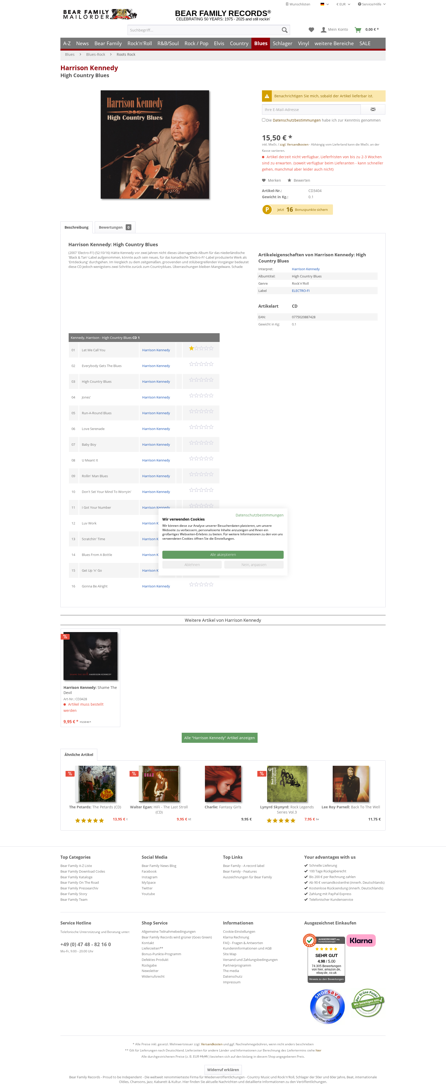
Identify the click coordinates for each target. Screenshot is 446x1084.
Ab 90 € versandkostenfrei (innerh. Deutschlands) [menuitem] (347, 882)
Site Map (229, 954)
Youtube (148, 893)
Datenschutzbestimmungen (297, 120)
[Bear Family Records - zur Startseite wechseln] (101, 14)
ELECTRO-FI (301, 290)
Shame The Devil (90, 690)
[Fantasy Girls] (223, 784)
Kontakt (148, 942)
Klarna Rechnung (236, 937)
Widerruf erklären (223, 1069)
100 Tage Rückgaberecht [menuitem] (327, 871)
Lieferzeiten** (152, 948)
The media (231, 970)
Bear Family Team (73, 899)
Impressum (232, 982)
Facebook (149, 871)
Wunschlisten (299, 4)
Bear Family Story (73, 893)
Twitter (147, 888)
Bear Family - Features (240, 871)
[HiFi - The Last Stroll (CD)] (159, 784)
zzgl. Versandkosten (294, 144)
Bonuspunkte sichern (311, 209)
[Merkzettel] (311, 30)
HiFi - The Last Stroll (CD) (159, 809)
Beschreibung (77, 227)
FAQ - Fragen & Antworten (243, 942)
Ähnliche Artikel (79, 754)
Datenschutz (232, 976)
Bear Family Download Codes (82, 871)
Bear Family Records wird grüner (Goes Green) (177, 937)
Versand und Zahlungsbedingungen (250, 959)
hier (318, 1050)
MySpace (149, 882)
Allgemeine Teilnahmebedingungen (169, 931)
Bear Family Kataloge (76, 877)
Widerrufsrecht (153, 976)
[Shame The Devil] (90, 656)
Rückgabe (149, 965)
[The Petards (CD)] (95, 784)
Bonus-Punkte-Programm (161, 954)
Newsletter (150, 970)
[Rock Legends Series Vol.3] (287, 784)
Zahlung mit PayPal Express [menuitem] (330, 893)
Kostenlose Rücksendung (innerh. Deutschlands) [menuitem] (346, 888)
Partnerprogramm (237, 965)
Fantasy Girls (223, 806)
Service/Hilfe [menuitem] (371, 4)
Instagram (149, 877)
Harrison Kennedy (89, 67)
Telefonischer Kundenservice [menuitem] (331, 899)
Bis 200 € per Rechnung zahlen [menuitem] (332, 876)
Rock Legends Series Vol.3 (287, 809)
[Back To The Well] (350, 784)
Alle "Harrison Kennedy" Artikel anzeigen (219, 737)
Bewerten (301, 180)
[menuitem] (209, 30)
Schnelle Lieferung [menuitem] (323, 865)
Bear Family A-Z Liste (76, 865)
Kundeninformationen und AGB (247, 948)
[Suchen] (284, 30)
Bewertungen (114, 227)
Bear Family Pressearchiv (79, 888)
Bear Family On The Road (79, 882)
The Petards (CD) (95, 806)
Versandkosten (211, 1044)
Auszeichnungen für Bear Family (247, 877)
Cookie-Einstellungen (239, 931)
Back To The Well (351, 806)
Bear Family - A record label (243, 865)
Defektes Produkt (155, 959)
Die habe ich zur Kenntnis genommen (323, 120)
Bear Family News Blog (159, 865)
